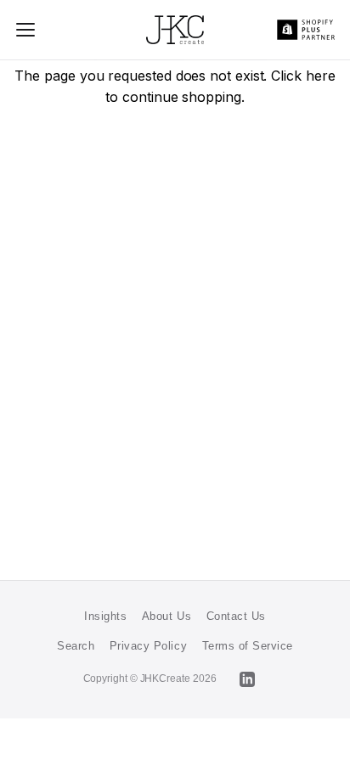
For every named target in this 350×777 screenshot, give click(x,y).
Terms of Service (247, 645)
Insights (105, 616)
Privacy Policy (148, 645)
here (321, 75)
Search (75, 645)
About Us (166, 616)
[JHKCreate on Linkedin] (247, 679)
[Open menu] (26, 29)
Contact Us (236, 616)
